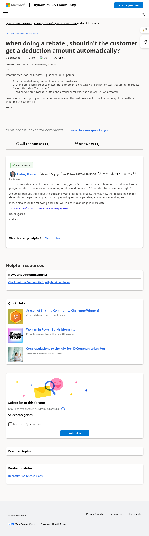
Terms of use (117, 514)
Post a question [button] (129, 5)
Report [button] (61, 57)
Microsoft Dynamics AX (27, 424)
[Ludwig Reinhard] (13, 174)
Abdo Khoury (41, 64)
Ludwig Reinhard (27, 174)
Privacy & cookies (95, 514)
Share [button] (47, 57)
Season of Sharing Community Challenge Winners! (62, 310)
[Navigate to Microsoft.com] (15, 5)
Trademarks (135, 514)
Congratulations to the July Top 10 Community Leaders (66, 348)
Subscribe (75, 433)
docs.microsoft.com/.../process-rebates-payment (39, 208)
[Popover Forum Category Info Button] (63, 409)
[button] (128, 6)
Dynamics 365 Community (55, 5)
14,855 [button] (53, 64)
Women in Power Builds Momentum (52, 329)
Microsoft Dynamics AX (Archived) (60, 23)
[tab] (33, 145)
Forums (38, 23)
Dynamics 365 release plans (25, 476)
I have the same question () (88, 130)
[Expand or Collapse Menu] (5, 14)
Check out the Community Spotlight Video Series (39, 282)
